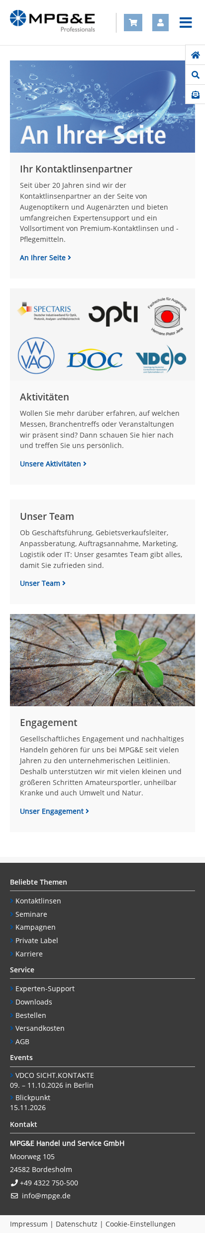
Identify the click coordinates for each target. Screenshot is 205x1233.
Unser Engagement (53, 811)
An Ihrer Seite (44, 257)
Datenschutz (77, 1224)
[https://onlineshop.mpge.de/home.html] (195, 55)
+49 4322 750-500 (49, 1182)
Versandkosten (40, 1028)
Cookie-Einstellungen (140, 1224)
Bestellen (30, 1015)
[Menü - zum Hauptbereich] (186, 23)
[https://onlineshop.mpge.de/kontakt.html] (195, 95)
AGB (22, 1041)
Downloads (33, 1002)
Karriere (29, 953)
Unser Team (41, 583)
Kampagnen (35, 927)
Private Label (36, 940)
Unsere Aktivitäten (51, 463)
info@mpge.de (46, 1195)
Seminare (31, 914)
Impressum (29, 1224)
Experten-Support (45, 988)
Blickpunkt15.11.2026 (30, 1103)
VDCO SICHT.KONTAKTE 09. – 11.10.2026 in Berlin (52, 1080)
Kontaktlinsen (38, 900)
